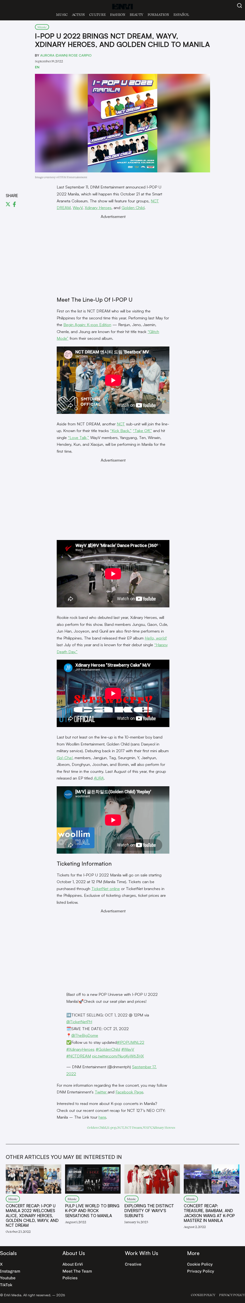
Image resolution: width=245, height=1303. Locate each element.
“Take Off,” (142, 430)
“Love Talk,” (78, 437)
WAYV (147, 1127)
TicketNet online (105, 888)
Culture (97, 14)
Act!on (78, 14)
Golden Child (133, 207)
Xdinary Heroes (98, 207)
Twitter (101, 1091)
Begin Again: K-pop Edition (87, 324)
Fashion (117, 14)
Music (62, 14)
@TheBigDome (84, 1035)
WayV (78, 207)
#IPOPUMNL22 (130, 1042)
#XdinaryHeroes (80, 1049)
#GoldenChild (108, 1049)
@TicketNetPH (79, 1021)
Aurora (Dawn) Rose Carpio (66, 55)
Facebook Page (129, 1091)
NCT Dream (133, 1127)
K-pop (111, 1127)
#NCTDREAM (78, 1055)
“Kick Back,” (121, 430)
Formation (158, 14)
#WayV (127, 1049)
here (102, 1117)
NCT (121, 423)
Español (181, 14)
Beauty (136, 14)
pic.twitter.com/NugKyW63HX (118, 1055)
